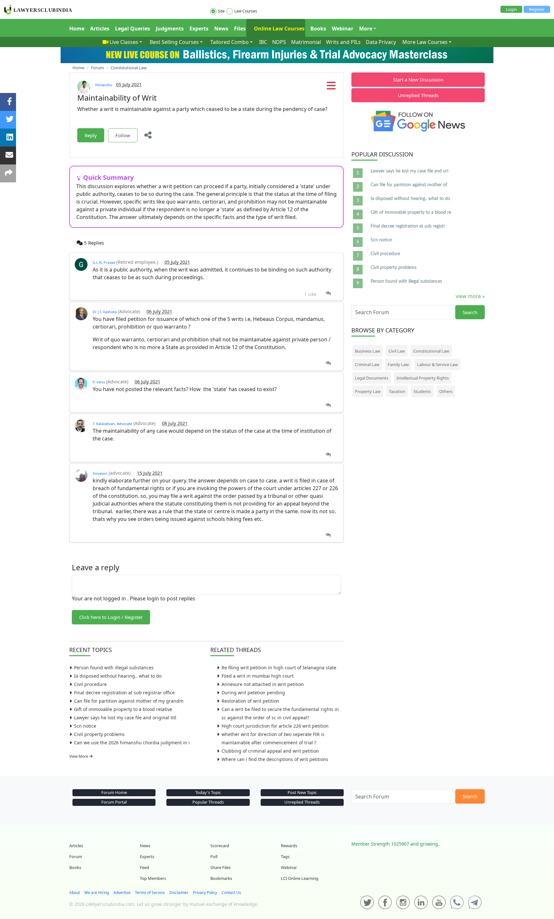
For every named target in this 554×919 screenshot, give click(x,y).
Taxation (397, 391)
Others (445, 391)
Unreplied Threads (418, 95)
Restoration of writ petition (250, 701)
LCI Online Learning (299, 878)
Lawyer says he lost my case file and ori (409, 171)
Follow (122, 135)
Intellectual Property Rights (423, 378)
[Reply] (328, 293)
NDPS (279, 42)
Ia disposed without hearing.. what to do (118, 676)
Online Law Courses (279, 28)
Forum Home (114, 792)
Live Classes (124, 42)
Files (240, 28)
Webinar (342, 28)
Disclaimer (179, 892)
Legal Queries (132, 28)
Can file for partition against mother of (409, 185)
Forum (75, 856)
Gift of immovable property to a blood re (411, 212)
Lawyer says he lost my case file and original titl (125, 717)
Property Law (368, 391)
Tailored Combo (229, 42)
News (221, 28)
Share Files (220, 867)
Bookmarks (221, 878)
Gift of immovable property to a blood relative (123, 709)
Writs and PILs (343, 42)
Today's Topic (208, 792)
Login (511, 9)
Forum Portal (114, 802)
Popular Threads (208, 802)
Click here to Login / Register (111, 617)
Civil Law (397, 351)
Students (422, 391)
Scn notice (85, 726)
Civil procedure (90, 684)
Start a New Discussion (418, 79)
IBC (263, 42)
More (365, 28)
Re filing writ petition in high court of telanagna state (279, 667)
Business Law (367, 351)
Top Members (153, 878)
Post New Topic (302, 792)
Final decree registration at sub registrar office (124, 692)
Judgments (170, 28)
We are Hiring (96, 892)
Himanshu (103, 84)
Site (221, 11)
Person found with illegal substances (114, 667)
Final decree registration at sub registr (408, 226)
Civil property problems (99, 734)
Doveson (100, 473)
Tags (285, 856)
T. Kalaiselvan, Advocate (112, 423)
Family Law (398, 364)
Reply (91, 135)
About (74, 892)
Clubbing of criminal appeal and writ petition (270, 751)
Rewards (289, 845)
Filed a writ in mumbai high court (258, 676)
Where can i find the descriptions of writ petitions (275, 759)
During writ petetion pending (253, 692)
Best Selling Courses (174, 42)
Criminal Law (367, 364)
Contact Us (231, 892)
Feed (144, 867)
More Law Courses (425, 42)
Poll (213, 856)
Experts (198, 28)
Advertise (121, 892)
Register (537, 9)
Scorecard (219, 845)
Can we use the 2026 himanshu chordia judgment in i (132, 742)
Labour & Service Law (437, 364)
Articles (99, 28)
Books (318, 28)
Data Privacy (381, 42)
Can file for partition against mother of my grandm (128, 701)
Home (76, 28)
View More (79, 756)
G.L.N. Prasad (104, 262)
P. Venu (99, 382)
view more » (470, 296)
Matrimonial (306, 42)
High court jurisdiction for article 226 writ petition (275, 726)
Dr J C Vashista (105, 311)
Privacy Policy (205, 892)
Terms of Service (150, 892)
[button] (331, 87)
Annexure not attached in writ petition (263, 684)
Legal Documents (371, 378)
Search (470, 312)
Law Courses (245, 11)
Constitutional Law (431, 351)
